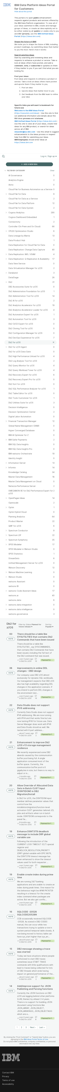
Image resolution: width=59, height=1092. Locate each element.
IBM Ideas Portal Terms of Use (36, 1039)
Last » (42, 1027)
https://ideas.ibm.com (30, 36)
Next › (33, 1027)
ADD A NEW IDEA (30, 164)
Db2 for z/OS (26, 661)
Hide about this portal (23, 11)
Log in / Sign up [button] (48, 156)
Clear (52, 171)
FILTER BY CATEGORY (16, 171)
